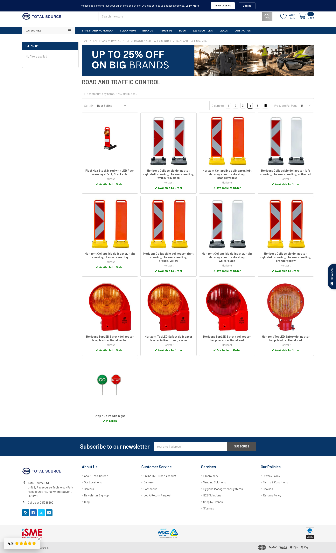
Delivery (149, 482)
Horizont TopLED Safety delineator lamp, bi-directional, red (286, 338)
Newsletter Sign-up (96, 495)
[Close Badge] (39, 539)
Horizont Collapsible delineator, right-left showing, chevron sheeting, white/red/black (168, 174)
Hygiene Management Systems (223, 489)
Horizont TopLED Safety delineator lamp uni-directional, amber (168, 338)
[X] (41, 512)
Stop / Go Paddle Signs (109, 416)
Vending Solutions (214, 482)
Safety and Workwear (97, 30)
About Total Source (96, 476)
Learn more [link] (192, 5)
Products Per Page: (286, 105)
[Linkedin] (49, 512)
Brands (147, 30)
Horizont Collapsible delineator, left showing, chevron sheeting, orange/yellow (227, 174)
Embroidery (210, 476)
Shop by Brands (213, 502)
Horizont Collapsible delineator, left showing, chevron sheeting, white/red (285, 172)
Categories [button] (33, 30)
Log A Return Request (158, 495)
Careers (89, 489)
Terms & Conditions (275, 482)
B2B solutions (202, 30)
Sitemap (208, 508)
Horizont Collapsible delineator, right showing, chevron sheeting (110, 255)
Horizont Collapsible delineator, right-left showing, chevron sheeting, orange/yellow (285, 257)
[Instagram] (25, 512)
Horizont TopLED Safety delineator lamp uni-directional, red (227, 338)
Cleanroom (128, 30)
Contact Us (242, 30)
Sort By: (89, 105)
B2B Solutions (212, 495)
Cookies (268, 489)
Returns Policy (272, 495)
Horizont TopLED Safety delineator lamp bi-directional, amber (110, 338)
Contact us (151, 489)
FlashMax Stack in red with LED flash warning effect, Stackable (109, 172)
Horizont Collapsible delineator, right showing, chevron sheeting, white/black (227, 257)
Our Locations (93, 482)
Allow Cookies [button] (223, 5)
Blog (182, 30)
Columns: (218, 105)
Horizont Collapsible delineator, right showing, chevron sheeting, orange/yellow (168, 257)
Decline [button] (247, 5)
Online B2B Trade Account (160, 476)
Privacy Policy (271, 476)
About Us (166, 30)
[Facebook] (33, 512)
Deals (224, 30)
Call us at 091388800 (40, 502)
